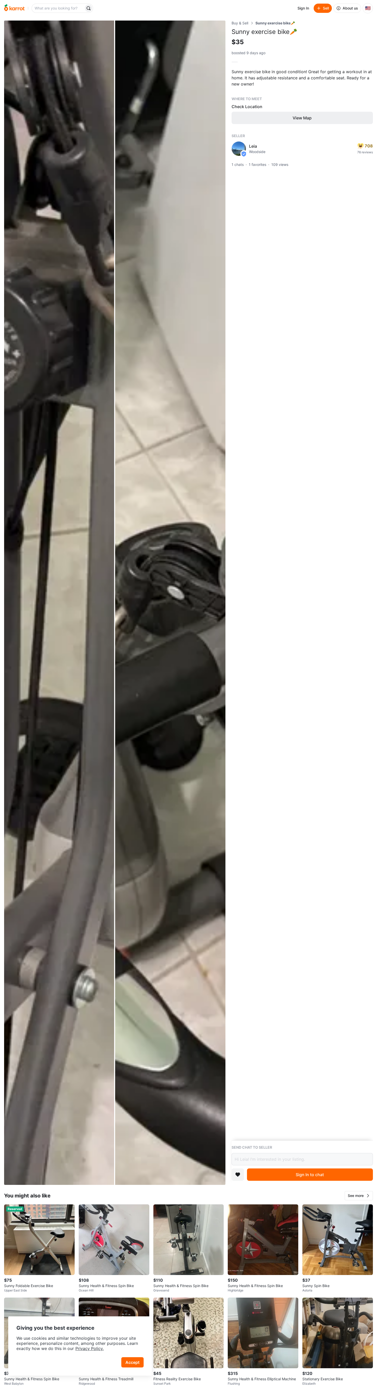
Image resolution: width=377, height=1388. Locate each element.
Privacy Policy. (89, 1348)
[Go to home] (14, 8)
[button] (359, 1195)
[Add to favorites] (238, 1174)
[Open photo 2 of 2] (170, 603)
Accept (132, 1362)
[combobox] (58, 8)
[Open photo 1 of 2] (59, 603)
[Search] (88, 8)
